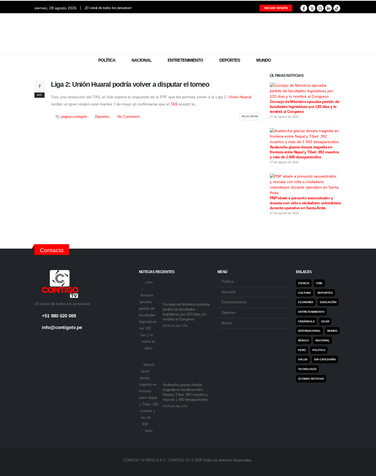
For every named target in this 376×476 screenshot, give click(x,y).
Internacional (309, 330)
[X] (312, 8)
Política (106, 60)
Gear (325, 321)
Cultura (304, 292)
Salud (302, 359)
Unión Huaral (239, 97)
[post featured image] (148, 315)
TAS (174, 104)
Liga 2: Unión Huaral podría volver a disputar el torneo (130, 84)
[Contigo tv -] (188, 34)
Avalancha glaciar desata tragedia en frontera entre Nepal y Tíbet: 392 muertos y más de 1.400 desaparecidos (304, 152)
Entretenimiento (185, 60)
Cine (319, 283)
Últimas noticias (311, 378)
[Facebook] (303, 8)
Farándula (306, 321)
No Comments (129, 117)
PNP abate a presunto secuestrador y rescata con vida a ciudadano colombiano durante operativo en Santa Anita (305, 203)
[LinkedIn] (328, 8)
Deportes (229, 60)
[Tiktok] (336, 8)
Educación (328, 302)
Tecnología (307, 369)
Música (303, 340)
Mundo (263, 60)
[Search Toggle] (338, 60)
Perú (302, 350)
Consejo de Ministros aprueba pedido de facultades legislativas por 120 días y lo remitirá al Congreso (304, 106)
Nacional (141, 60)
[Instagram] (320, 8)
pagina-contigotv (74, 117)
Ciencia (303, 283)
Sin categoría (325, 359)
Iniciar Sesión (276, 8)
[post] (304, 90)
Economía (305, 302)
